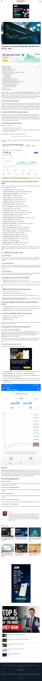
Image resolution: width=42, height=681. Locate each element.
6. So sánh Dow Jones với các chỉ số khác (9, 78)
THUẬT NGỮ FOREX (11, 665)
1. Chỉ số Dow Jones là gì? (7, 68)
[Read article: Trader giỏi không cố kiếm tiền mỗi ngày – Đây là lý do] (35, 548)
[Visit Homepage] (21, 1)
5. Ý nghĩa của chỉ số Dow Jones (8, 73)
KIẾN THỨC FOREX (18, 665)
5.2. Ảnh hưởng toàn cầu (7, 76)
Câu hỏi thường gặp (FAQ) (6, 89)
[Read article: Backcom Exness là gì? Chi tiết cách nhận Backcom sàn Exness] (4, 640)
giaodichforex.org (6, 673)
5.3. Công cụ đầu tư (6, 77)
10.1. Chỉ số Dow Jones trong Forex (9, 85)
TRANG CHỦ (5, 665)
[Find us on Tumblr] (22, 678)
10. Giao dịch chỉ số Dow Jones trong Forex (10, 84)
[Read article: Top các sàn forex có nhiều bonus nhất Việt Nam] (4, 650)
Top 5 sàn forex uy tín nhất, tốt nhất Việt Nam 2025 (17, 178)
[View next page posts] (22, 561)
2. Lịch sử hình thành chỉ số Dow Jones (9, 69)
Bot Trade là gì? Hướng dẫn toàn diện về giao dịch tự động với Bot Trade (35, 539)
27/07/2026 (3, 541)
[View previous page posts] (20, 561)
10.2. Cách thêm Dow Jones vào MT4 (9, 86)
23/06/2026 (9, 635)
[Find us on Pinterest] (21, 678)
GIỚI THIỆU (21, 666)
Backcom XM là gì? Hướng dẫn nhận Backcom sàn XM (16, 634)
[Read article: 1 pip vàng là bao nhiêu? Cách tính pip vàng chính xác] (21, 548)
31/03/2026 (9, 650)
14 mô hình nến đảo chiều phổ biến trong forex (16, 298)
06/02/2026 (9, 655)
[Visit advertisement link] (21, 12)
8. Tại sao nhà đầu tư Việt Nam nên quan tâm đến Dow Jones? (13, 81)
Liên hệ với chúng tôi (21, 669)
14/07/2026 (30, 541)
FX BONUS (36, 665)
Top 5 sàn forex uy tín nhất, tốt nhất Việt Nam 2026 (11, 630)
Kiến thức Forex (6, 20)
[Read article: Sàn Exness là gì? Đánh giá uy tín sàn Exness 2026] (4, 645)
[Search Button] (40, 1)
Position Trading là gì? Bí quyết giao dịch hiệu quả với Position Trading (7, 555)
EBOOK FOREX (31, 665)
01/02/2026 (9, 645)
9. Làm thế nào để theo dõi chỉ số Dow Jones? (10, 82)
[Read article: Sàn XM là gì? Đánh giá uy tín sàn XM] (4, 654)
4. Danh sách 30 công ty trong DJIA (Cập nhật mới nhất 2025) (13, 72)
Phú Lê (9, 512)
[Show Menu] (1, 1)
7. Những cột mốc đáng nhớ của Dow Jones (10, 80)
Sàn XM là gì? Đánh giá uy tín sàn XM (13, 653)
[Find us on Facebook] (18, 678)
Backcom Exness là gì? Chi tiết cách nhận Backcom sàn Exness (18, 639)
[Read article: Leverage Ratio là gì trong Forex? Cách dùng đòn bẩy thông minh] (21, 532)
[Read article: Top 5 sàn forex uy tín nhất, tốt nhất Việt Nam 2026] (21, 619)
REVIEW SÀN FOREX (25, 665)
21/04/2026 (30, 556)
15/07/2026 (17, 540)
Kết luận (3, 88)
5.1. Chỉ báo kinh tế (6, 74)
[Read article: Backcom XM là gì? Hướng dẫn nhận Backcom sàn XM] (4, 635)
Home (2, 20)
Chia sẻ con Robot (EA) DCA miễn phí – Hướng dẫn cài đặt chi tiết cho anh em (7, 539)
